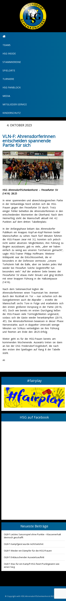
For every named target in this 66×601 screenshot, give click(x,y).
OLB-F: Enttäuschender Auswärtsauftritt (24, 557)
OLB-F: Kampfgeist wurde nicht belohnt (23, 544)
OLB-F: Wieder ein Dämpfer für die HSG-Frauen (28, 550)
